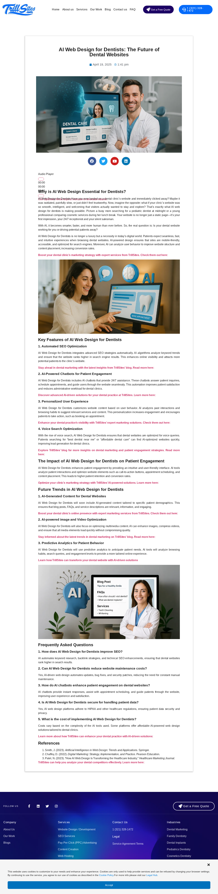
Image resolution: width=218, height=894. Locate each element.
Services (81, 9)
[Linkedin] (126, 161)
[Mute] (41, 195)
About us (68, 9)
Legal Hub (151, 875)
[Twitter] (103, 161)
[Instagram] (56, 806)
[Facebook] (92, 161)
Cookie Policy (106, 875)
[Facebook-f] (29, 806)
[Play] (41, 179)
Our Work (96, 9)
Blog (108, 9)
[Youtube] (115, 161)
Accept (109, 885)
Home (56, 9)
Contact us (120, 9)
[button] (208, 864)
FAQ (132, 9)
